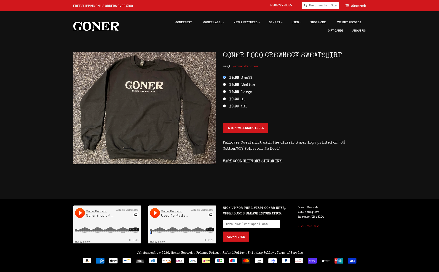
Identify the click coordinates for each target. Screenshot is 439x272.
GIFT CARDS (336, 30)
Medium (242, 85)
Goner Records (182, 253)
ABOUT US (359, 30)
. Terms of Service (289, 253)
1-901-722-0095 (281, 5)
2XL (238, 107)
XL (237, 99)
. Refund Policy (232, 253)
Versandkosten (245, 66)
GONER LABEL (213, 22)
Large (240, 92)
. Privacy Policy (207, 253)
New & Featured (245, 22)
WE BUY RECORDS (349, 22)
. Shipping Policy (260, 253)
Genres (275, 22)
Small (240, 78)
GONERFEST (184, 22)
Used (296, 22)
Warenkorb (358, 6)
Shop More (318, 22)
